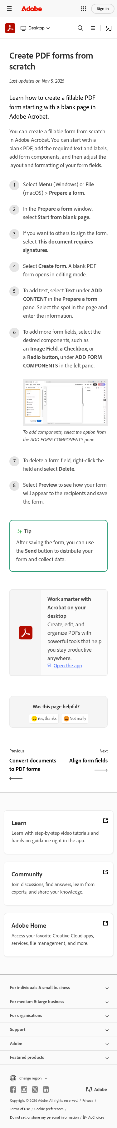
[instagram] (24, 1089)
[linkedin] (46, 1089)
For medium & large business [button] (37, 1001)
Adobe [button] (16, 1043)
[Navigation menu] (9, 8)
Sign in (103, 8)
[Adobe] (31, 8)
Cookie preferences (49, 1109)
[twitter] (35, 1089)
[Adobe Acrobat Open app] (109, 28)
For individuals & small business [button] (40, 987)
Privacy (87, 1100)
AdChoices (96, 1117)
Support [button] (17, 1029)
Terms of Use (20, 1109)
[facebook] (13, 1089)
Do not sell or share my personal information (44, 1117)
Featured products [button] (27, 1057)
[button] (84, 9)
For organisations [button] (26, 1015)
